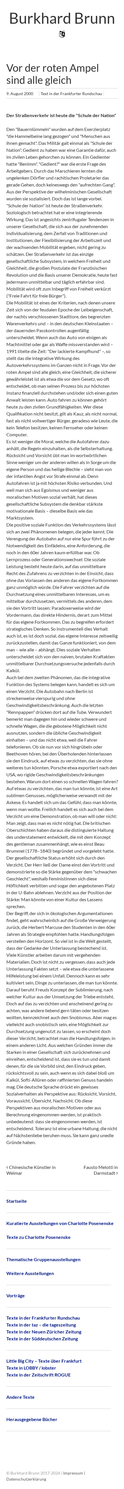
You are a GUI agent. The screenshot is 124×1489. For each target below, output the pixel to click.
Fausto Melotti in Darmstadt (101, 1170)
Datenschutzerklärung (26, 1479)
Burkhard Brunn (62, 18)
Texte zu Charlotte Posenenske (38, 1237)
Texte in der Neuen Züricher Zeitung (43, 1331)
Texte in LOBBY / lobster (31, 1367)
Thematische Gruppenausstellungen (43, 1259)
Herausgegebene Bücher (31, 1419)
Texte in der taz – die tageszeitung (41, 1324)
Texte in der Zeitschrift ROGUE (38, 1374)
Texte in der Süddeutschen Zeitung (42, 1338)
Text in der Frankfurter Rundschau (71, 93)
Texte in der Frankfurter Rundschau (43, 1317)
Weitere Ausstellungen (30, 1273)
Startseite (16, 1201)
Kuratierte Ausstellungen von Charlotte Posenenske (60, 1223)
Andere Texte (20, 1397)
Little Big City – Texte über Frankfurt (44, 1361)
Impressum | (74, 1472)
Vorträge (15, 1295)
